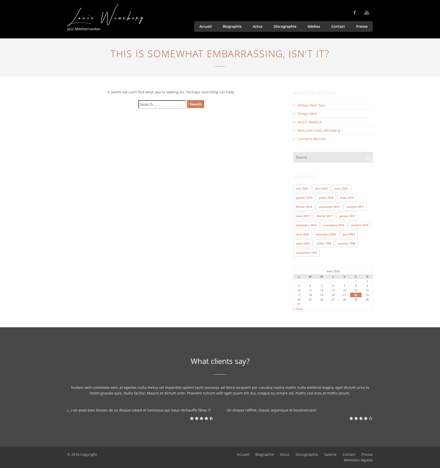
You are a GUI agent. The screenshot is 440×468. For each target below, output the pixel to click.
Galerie (330, 454)
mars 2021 (341, 188)
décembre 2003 (326, 234)
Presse (362, 26)
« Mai (298, 308)
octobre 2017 (355, 207)
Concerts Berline (311, 138)
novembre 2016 (333, 225)
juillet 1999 (324, 243)
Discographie (285, 26)
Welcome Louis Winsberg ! (319, 130)
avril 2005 (302, 234)
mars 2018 (347, 198)
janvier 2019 (304, 198)
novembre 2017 (329, 207)
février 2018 (304, 207)
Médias (314, 26)
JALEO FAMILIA (309, 122)
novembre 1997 (306, 252)
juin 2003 (349, 234)
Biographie (232, 26)
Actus (258, 26)
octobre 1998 (346, 243)
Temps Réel (307, 113)
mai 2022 (302, 188)
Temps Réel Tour (311, 105)
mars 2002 (303, 243)
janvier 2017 (347, 216)
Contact (338, 26)
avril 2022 (321, 188)
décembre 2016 (306, 225)
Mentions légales (358, 460)
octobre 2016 (359, 225)
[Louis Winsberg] (105, 15)
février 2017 (325, 216)
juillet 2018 (326, 198)
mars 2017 (303, 216)
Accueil (205, 26)
